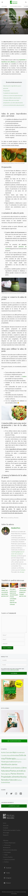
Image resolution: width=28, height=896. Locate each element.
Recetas (16, 517)
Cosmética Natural (6, 755)
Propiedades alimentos (10, 776)
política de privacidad (14, 669)
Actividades (7, 852)
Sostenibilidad (5, 782)
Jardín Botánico (16, 768)
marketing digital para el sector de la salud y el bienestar (17, 554)
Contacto (22, 570)
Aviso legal (6, 832)
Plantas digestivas (5, 774)
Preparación (6, 90)
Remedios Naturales (9, 780)
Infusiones (6, 767)
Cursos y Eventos (8, 857)
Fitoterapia (10, 758)
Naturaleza (5, 771)
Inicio (4, 823)
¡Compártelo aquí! (14, 806)
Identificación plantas (9, 764)
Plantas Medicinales (15, 6)
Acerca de (5, 825)
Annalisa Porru (15, 528)
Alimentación (14, 29)
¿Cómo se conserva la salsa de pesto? (13, 95)
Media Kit (5, 835)
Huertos (19, 762)
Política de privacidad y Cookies (11, 830)
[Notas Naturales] (14, 2)
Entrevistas (15, 755)
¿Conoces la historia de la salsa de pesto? (13, 105)
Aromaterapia (21, 752)
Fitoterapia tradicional (9, 762)
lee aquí (22, 572)
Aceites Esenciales (6, 752)
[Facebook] (7, 794)
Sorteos (19, 780)
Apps (14, 752)
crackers (24, 376)
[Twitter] (11, 794)
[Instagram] (16, 794)
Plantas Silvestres (17, 774)
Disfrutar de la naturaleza (10, 850)
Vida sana (4, 6)
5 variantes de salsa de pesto (10, 93)
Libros (24, 767)
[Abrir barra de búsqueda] (26, 2)
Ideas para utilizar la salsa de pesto (12, 98)
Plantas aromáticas (8, 517)
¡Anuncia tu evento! (9, 859)
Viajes (6, 855)
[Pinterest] (21, 794)
